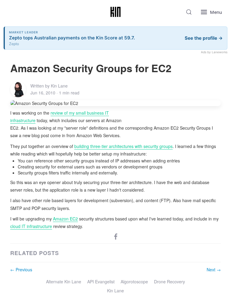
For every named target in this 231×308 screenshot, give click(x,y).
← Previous (21, 269)
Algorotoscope (134, 282)
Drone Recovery (169, 282)
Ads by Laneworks (214, 52)
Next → (214, 269)
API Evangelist (101, 282)
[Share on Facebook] (115, 236)
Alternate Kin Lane (63, 282)
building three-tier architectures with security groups (123, 146)
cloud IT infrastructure (31, 226)
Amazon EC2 (65, 219)
